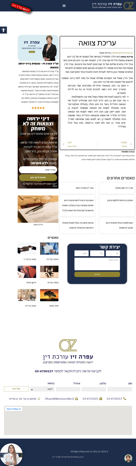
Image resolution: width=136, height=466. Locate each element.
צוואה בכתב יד (29, 259)
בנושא (51, 383)
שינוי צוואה (53, 305)
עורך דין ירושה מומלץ (124, 187)
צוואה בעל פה (52, 259)
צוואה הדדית (30, 305)
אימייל (76, 383)
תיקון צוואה (31, 282)
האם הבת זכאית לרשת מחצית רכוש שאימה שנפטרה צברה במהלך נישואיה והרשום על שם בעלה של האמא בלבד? (78, 205)
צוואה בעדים (53, 282)
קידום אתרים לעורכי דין (62, 456)
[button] (3, 30)
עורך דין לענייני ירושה (85, 187)
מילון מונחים (117, 52)
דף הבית (129, 52)
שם (130, 383)
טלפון (103, 383)
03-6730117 (44, 371)
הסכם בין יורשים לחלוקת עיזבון (120, 200)
